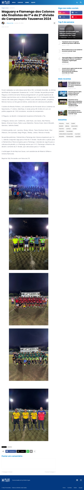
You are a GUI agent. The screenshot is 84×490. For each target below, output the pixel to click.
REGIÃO (61, 126)
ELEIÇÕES (77, 136)
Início (13, 2)
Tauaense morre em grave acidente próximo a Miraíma (71, 42)
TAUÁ (67, 123)
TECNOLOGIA (69, 136)
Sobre (27, 2)
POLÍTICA (61, 128)
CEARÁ (73, 123)
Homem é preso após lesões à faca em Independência (74, 93)
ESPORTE (12, 8)
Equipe (33, 2)
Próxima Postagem (50, 472)
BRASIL (67, 126)
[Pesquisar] (80, 2)
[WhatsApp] (27, 451)
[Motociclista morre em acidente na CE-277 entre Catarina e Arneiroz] (62, 84)
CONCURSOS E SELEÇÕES (66, 134)
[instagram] (80, 480)
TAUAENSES (69, 131)
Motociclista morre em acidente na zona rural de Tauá (72, 50)
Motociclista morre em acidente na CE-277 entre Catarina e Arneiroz (74, 84)
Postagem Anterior (7, 472)
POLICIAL (61, 123)
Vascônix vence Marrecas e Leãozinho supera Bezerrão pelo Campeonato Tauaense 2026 (75, 102)
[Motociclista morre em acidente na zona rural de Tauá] (62, 113)
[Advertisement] (70, 150)
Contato (20, 2)
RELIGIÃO (61, 136)
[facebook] (77, 480)
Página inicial (5, 8)
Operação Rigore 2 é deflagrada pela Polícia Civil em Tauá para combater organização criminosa (72, 60)
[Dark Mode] (77, 2)
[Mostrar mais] (34, 451)
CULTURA (77, 134)
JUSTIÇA (68, 128)
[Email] (31, 451)
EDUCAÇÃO (74, 126)
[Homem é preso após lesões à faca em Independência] (62, 94)
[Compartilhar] (54, 23)
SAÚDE (74, 128)
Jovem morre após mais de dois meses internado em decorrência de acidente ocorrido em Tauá (72, 71)
